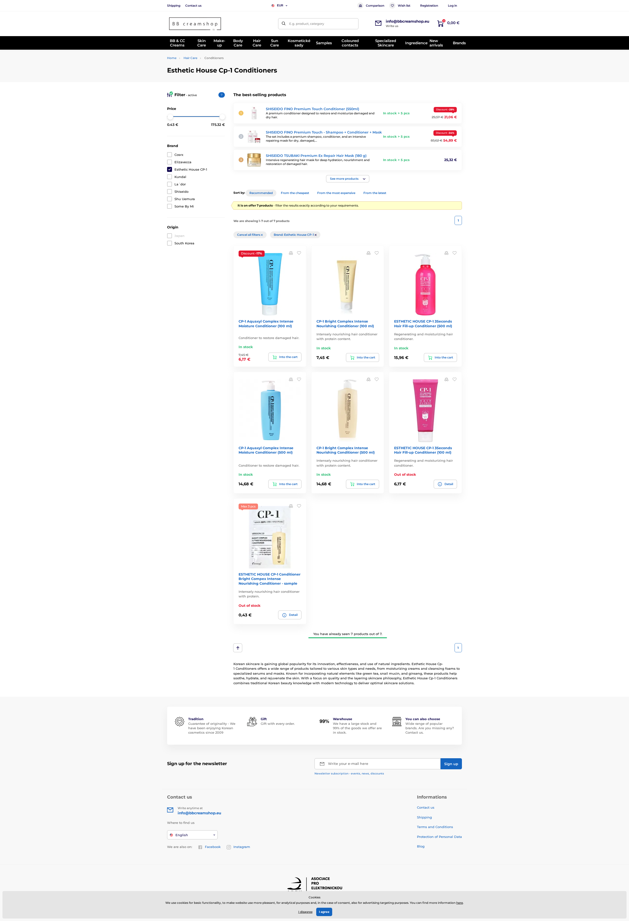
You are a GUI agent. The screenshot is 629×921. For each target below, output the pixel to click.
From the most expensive (336, 193)
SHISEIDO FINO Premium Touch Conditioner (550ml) (312, 109)
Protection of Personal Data (439, 837)
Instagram (241, 847)
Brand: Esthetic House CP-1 (294, 235)
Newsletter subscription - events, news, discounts (349, 773)
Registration (429, 5)
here (459, 903)
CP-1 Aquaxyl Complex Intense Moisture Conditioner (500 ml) (266, 450)
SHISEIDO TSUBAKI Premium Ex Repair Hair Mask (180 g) (316, 155)
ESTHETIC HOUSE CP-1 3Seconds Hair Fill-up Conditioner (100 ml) (423, 450)
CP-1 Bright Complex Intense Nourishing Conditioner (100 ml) (345, 323)
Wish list (404, 5)
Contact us (193, 5)
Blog (421, 846)
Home (171, 58)
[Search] (283, 23)
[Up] (237, 648)
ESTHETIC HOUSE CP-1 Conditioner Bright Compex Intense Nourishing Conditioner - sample (269, 578)
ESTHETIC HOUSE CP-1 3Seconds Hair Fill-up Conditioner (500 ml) (423, 323)
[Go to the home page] (195, 23)
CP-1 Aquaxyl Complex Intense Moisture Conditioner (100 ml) (266, 323)
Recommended (261, 193)
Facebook (213, 847)
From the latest (374, 193)
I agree (324, 912)
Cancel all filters (249, 235)
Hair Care (190, 58)
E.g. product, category (306, 24)
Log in (452, 5)
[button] (347, 178)
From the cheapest (295, 193)
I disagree (305, 912)
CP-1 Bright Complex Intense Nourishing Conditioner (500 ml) (345, 450)
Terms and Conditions (435, 827)
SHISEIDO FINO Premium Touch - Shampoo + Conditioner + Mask (324, 132)
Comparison (375, 5)
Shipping (173, 5)
